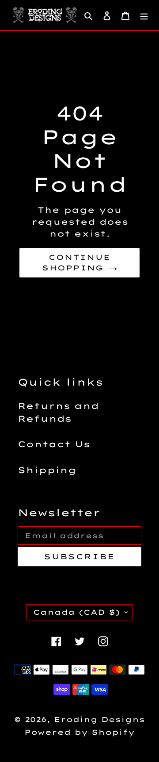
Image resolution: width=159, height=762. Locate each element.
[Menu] (144, 15)
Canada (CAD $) (76, 612)
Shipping (47, 470)
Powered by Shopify (79, 732)
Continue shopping (76, 262)
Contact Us (54, 444)
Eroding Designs (99, 719)
